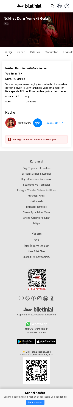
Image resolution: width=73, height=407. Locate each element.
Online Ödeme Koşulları (36, 217)
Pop (6, 24)
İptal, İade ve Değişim (36, 245)
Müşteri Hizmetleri (36, 206)
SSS (36, 240)
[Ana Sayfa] (29, 7)
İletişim (36, 223)
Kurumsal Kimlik (36, 195)
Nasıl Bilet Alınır (36, 251)
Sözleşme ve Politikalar (36, 184)
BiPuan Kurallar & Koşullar (36, 173)
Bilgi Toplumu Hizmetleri (36, 168)
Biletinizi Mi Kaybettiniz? (36, 256)
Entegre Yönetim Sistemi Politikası (36, 190)
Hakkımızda (36, 201)
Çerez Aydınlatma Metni (36, 212)
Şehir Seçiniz (35, 402)
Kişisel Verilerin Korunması (36, 179)
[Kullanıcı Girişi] (66, 6)
